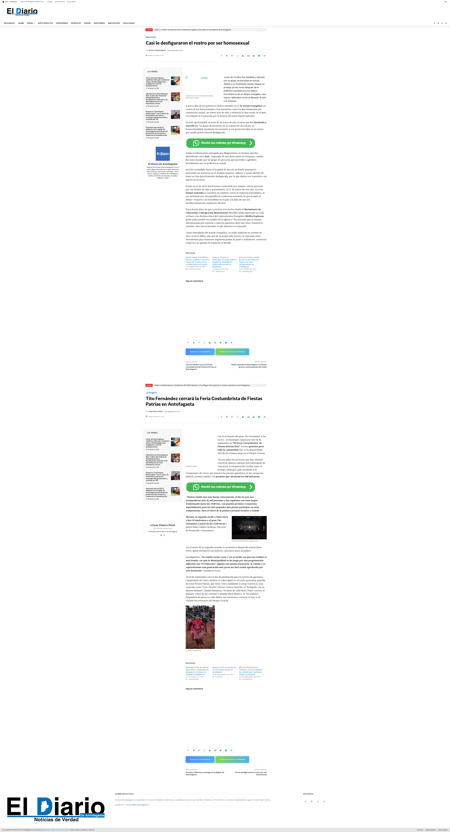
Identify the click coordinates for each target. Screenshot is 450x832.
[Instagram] (438, 23)
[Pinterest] (232, 55)
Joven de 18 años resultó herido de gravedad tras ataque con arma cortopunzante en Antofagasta (249, 262)
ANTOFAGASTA (9, 23)
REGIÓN (30, 23)
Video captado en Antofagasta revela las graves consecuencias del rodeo (249, 365)
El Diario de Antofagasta (157, 50)
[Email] (248, 55)
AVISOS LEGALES (129, 23)
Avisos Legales (71, 1)
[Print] (253, 55)
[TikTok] (442, 23)
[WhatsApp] (237, 55)
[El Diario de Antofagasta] (163, 154)
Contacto (50, 1)
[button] (446, 1)
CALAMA (21, 23)
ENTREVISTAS (76, 23)
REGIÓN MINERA (62, 23)
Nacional (151, 37)
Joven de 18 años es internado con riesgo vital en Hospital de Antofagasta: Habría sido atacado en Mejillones (224, 262)
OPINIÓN (87, 23)
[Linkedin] (242, 55)
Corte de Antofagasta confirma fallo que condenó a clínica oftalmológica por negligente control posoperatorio (157, 82)
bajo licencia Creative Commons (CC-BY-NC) (55, 830)
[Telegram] (259, 55)
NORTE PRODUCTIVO (45, 23)
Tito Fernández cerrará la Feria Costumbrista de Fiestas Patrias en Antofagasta (201, 366)
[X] (446, 23)
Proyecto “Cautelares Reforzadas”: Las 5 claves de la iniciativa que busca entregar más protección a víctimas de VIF (157, 115)
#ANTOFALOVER (114, 23)
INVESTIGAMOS (99, 23)
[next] (263, 29)
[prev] (259, 29)
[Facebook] (434, 23)
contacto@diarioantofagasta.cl (137, 805)
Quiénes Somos (60, 1)
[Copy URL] (264, 55)
